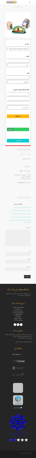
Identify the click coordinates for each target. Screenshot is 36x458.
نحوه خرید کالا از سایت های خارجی (22, 207)
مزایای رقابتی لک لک (18, 313)
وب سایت (28, 266)
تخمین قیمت (25, 125)
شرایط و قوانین (18, 315)
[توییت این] (22, 154)
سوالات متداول (18, 318)
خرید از (27, 44)
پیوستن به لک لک (18, 320)
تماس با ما (18, 316)
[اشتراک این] (26, 154)
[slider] (24, 149)
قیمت (27, 56)
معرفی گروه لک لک (18, 311)
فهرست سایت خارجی (18, 307)
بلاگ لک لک (18, 309)
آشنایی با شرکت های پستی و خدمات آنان (21, 211)
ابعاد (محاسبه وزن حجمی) (21, 89)
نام (30, 252)
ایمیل (29, 259)
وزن (28, 73)
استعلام (18, 116)
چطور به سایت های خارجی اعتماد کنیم (21, 214)
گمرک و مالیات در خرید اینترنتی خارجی (21, 217)
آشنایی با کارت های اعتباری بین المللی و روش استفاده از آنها (19, 221)
